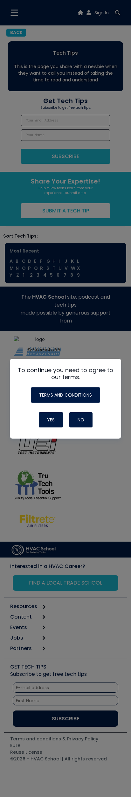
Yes (51, 420)
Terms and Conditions (65, 395)
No (81, 420)
